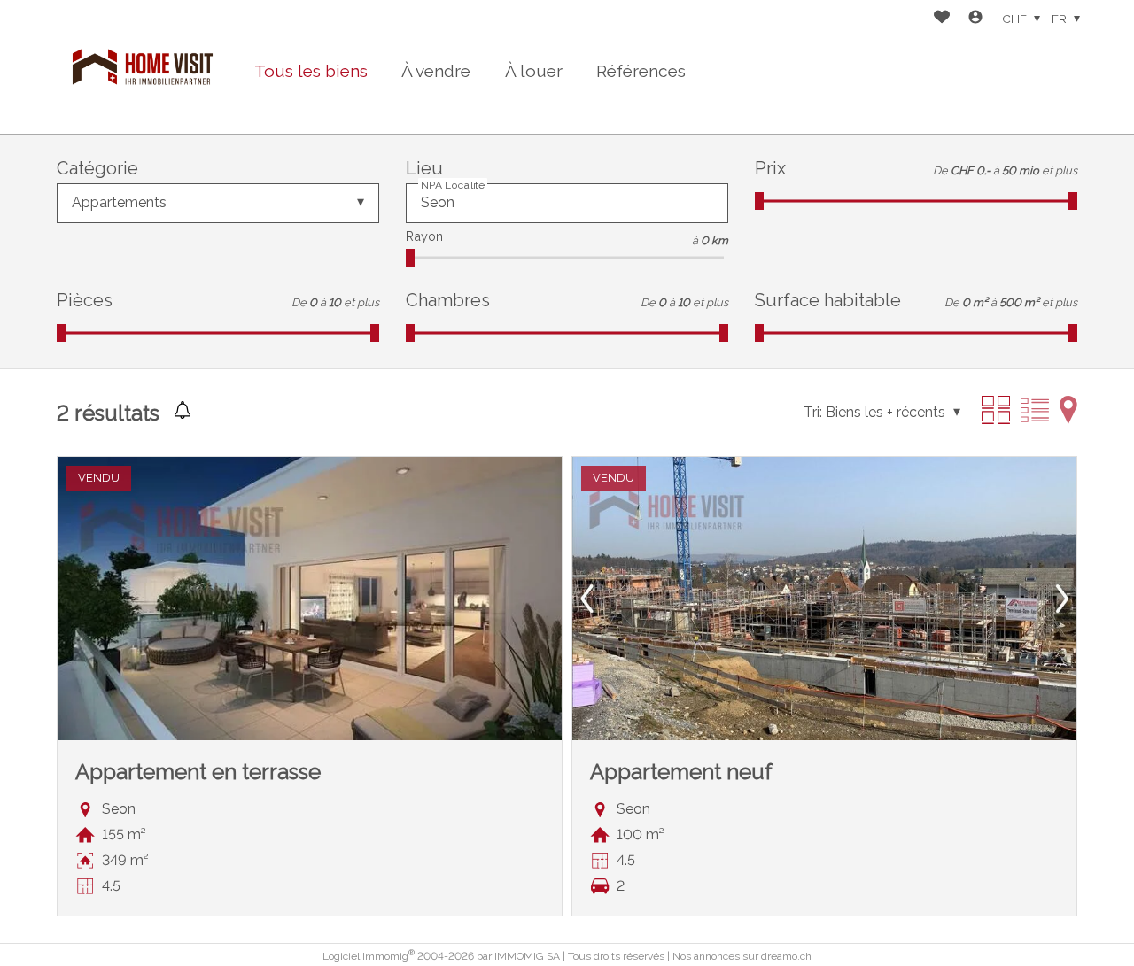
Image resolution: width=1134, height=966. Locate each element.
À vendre (435, 71)
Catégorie (97, 168)
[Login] (975, 19)
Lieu (424, 168)
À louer (534, 71)
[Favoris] (942, 19)
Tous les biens (311, 71)
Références (641, 71)
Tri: (813, 412)
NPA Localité (453, 184)
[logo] (143, 67)
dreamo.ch (786, 956)
